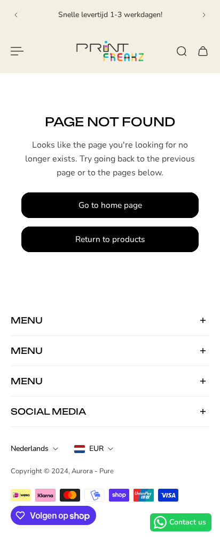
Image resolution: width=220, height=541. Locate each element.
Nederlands (30, 448)
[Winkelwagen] (203, 51)
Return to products (110, 239)
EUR (96, 448)
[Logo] (110, 51)
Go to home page (110, 205)
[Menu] (17, 51)
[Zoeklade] (181, 51)
